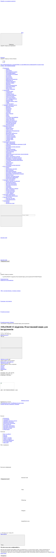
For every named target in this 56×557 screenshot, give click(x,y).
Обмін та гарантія (21, 64)
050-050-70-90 (4, 237)
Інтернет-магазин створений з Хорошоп (10, 404)
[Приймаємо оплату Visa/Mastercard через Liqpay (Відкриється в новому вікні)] (12, 403)
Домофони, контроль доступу (10, 105)
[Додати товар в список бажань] (11, 353)
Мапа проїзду (4, 534)
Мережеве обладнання (8, 125)
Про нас (2, 64)
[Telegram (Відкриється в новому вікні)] (31, 11)
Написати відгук (4, 335)
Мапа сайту (6, 442)
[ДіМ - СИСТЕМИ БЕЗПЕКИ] (7, 388)
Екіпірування (6, 200)
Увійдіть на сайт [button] (4, 359)
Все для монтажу (7, 166)
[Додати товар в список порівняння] (11, 342)
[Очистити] (11, 221)
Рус (4, 62)
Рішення (6, 64)
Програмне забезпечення (9, 194)
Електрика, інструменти (9, 179)
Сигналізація (6, 90)
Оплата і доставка (12, 64)
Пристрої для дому (7, 197)
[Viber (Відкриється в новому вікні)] (11, 22)
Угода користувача (39, 64)
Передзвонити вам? (5, 261)
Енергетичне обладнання (9, 141)
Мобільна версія (25, 400)
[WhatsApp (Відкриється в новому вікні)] (31, 22)
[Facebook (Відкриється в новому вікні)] (11, 11)
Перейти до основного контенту (8, 1)
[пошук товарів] (11, 210)
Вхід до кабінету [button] (7, 434)
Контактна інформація (30, 64)
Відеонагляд (6, 68)
